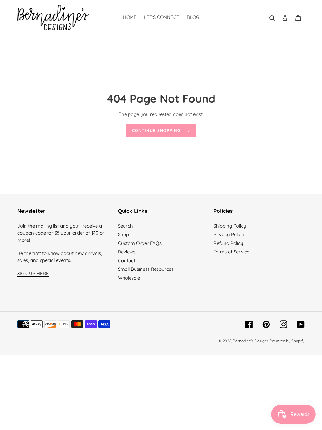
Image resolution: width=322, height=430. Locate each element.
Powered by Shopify (287, 340)
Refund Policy (228, 243)
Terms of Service (231, 252)
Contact (126, 260)
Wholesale (129, 278)
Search (125, 226)
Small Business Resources (146, 269)
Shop (123, 234)
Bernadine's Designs (251, 340)
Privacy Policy (229, 234)
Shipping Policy (230, 226)
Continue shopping (156, 130)
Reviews (126, 252)
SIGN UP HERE (33, 273)
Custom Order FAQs (140, 243)
